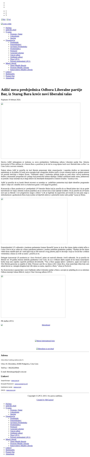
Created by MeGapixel (45, 400)
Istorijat (13, 38)
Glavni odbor (15, 55)
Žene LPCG (14, 59)
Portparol (13, 51)
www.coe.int (15, 380)
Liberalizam (14, 36)
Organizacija (10, 40)
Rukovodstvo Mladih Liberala (21, 70)
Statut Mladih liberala (18, 65)
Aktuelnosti (10, 78)
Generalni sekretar (17, 53)
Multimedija (10, 74)
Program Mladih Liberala (19, 68)
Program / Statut (16, 34)
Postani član (10, 76)
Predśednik (14, 42)
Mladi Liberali (11, 63)
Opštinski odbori (16, 57)
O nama (8, 32)
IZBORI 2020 (11, 30)
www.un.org (17, 387)
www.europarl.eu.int (21, 384)
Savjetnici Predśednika (18, 47)
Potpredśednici (15, 45)
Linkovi (8, 72)
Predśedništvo (15, 49)
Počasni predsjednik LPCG (20, 61)
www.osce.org (10, 390)
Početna (8, 28)
